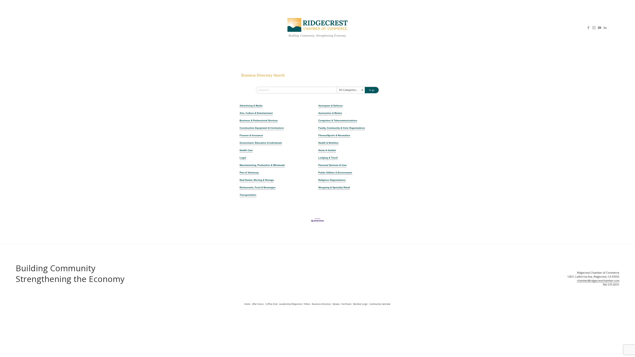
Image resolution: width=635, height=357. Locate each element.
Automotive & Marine (330, 113)
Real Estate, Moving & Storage (257, 180)
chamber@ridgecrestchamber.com (598, 280)
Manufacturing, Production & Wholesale (262, 165)
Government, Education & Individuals (261, 142)
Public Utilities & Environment (335, 172)
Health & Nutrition (328, 142)
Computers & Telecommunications (337, 120)
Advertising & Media (251, 105)
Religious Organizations (332, 180)
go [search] (373, 90)
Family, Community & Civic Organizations (341, 128)
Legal (243, 157)
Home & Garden (327, 150)
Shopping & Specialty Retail (334, 187)
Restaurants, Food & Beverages (257, 187)
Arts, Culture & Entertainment (256, 113)
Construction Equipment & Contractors (262, 128)
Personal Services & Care (332, 165)
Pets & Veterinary (249, 172)
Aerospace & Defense (330, 105)
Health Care (246, 150)
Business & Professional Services (259, 120)
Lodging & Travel (328, 157)
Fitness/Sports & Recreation (334, 135)
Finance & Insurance (251, 135)
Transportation (248, 195)
